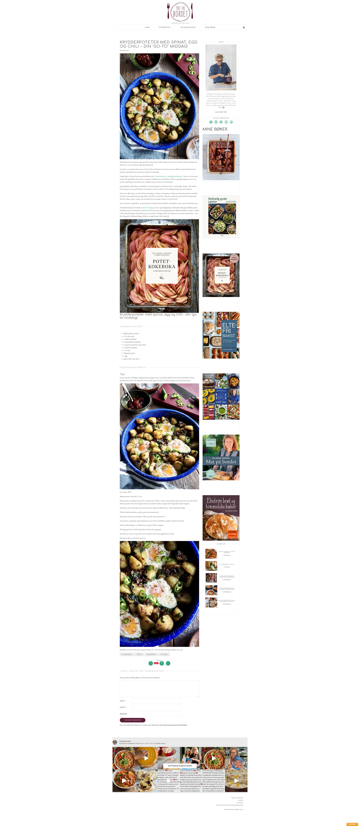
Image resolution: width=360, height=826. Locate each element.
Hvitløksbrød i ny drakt (226, 564)
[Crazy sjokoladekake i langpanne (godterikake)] (211, 578)
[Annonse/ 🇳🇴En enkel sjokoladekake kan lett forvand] (169, 780)
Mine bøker (210, 27)
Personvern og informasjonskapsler (229, 805)
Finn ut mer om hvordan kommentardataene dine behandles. (169, 725)
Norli (148, 210)
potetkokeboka (151, 654)
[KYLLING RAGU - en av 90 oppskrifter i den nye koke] (123, 780)
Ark (141, 210)
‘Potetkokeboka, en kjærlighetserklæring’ (168, 176)
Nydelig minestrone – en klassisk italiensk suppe (226, 589)
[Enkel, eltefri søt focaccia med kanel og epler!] (211, 602)
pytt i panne (164, 654)
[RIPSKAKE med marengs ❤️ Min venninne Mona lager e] (169, 758)
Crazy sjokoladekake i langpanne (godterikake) (226, 576)
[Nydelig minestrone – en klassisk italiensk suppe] (211, 590)
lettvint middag (127, 654)
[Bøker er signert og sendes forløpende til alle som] (191, 758)
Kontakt (240, 803)
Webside (123, 714)
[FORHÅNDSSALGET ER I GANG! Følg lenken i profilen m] (236, 758)
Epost (123, 707)
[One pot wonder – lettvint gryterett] (211, 554)
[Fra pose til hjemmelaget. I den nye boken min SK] (123, 758)
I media (240, 800)
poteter (139, 654)
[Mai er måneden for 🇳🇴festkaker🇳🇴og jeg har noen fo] (191, 780)
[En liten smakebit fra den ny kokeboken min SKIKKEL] (213, 758)
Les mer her (221, 112)
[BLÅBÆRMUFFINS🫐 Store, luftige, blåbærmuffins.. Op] (146, 780)
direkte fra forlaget (147, 208)
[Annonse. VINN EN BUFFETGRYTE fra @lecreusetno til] (146, 758)
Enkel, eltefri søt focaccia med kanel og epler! (226, 601)
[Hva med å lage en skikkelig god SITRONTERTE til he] (213, 780)
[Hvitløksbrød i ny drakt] (211, 566)
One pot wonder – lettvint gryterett (227, 552)
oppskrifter (164, 27)
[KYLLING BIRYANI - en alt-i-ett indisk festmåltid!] (236, 780)
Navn (122, 701)
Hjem (147, 27)
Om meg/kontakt (188, 27)
